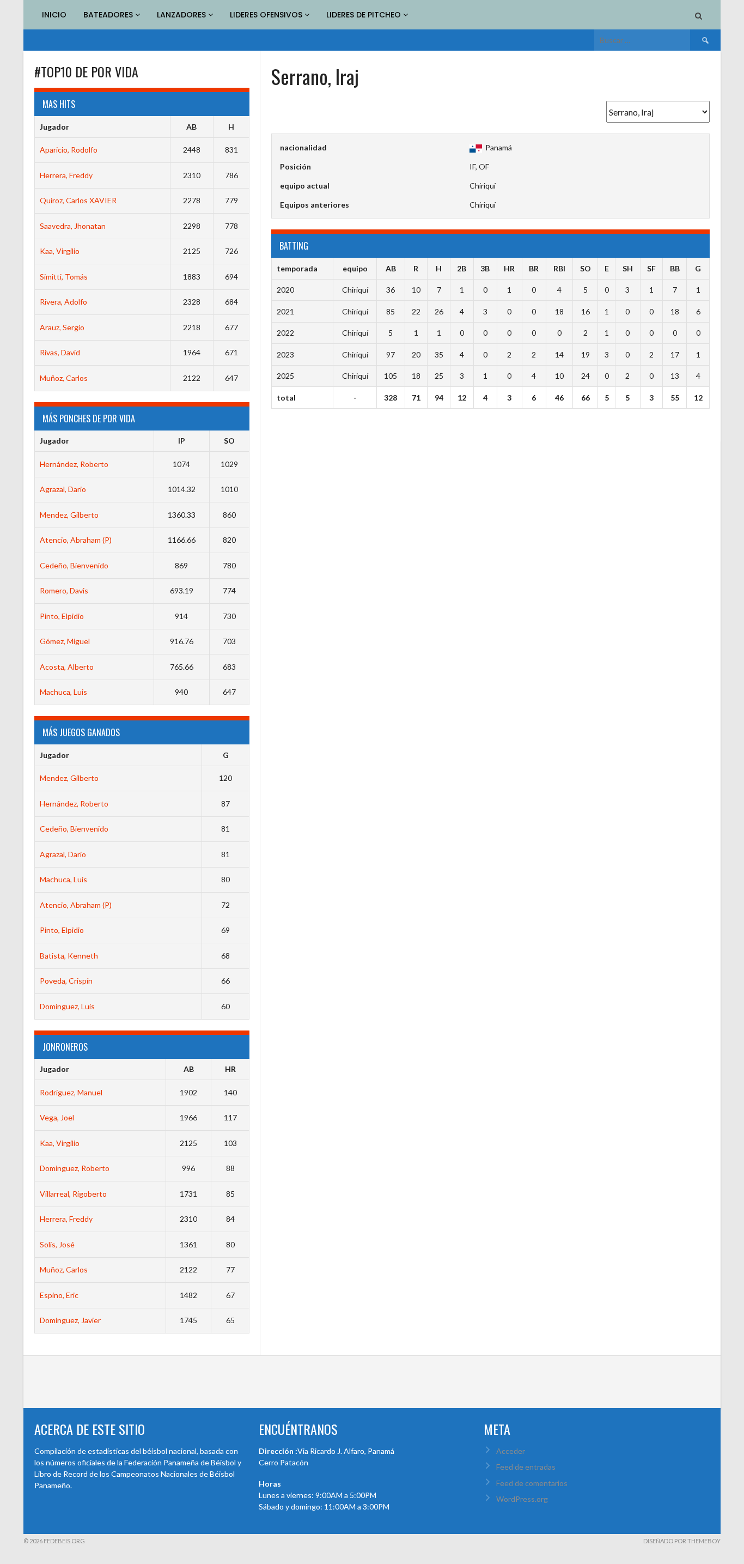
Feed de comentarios (532, 1483)
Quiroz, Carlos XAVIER (78, 200)
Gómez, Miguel (65, 641)
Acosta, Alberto (67, 666)
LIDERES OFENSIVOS (267, 14)
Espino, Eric (59, 1295)
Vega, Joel (57, 1117)
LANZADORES (182, 14)
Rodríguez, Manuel (71, 1092)
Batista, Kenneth (69, 955)
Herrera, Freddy (66, 175)
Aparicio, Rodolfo (68, 149)
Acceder (510, 1451)
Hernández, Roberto (74, 464)
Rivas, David (60, 352)
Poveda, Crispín (66, 980)
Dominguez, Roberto (74, 1168)
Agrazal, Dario (63, 489)
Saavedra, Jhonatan (73, 226)
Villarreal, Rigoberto (73, 1193)
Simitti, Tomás (64, 276)
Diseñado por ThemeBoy (682, 1540)
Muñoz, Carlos (64, 378)
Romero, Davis (64, 590)
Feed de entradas (526, 1466)
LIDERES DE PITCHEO (364, 14)
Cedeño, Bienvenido (74, 565)
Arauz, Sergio (62, 327)
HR (230, 1069)
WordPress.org (522, 1499)
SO (229, 440)
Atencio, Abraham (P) (76, 539)
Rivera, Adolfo (63, 301)
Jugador (54, 126)
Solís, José (57, 1244)
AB (191, 126)
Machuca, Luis (63, 691)
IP (181, 440)
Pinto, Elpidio (62, 616)
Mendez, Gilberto (69, 514)
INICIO (54, 14)
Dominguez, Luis (67, 1006)
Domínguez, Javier (70, 1320)
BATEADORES (109, 14)
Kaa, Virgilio (60, 251)
